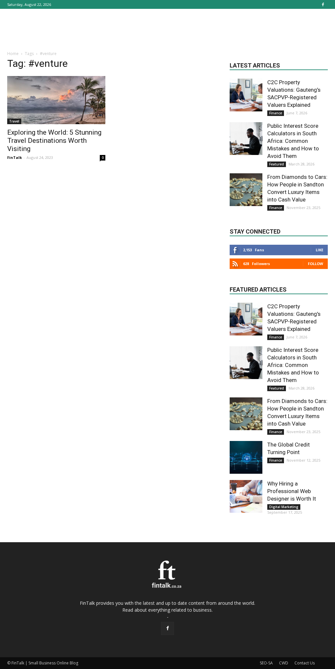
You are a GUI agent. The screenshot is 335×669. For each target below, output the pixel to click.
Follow (315, 263)
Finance (275, 113)
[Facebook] (323, 4)
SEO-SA (266, 663)
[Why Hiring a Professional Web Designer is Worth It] (246, 496)
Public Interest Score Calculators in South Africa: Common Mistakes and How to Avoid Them (293, 141)
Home (13, 53)
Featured (276, 164)
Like (319, 249)
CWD (283, 663)
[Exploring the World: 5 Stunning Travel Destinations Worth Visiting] (56, 100)
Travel (14, 121)
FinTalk (14, 157)
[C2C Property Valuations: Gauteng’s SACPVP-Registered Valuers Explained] (246, 95)
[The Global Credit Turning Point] (246, 457)
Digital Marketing (283, 507)
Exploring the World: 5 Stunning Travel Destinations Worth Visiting (54, 140)
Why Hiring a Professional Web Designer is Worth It (291, 491)
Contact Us (304, 663)
